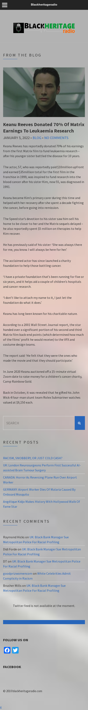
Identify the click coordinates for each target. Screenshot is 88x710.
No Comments (56, 137)
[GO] (80, 423)
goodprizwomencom (17, 573)
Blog (37, 137)
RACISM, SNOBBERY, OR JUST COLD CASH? (32, 458)
